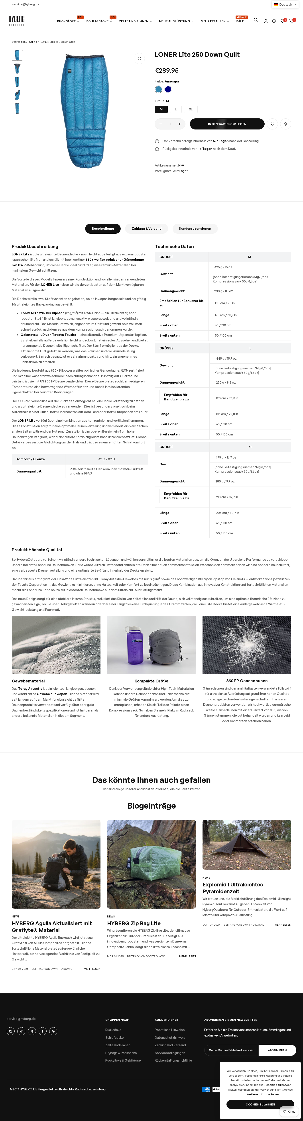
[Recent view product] (274, 21)
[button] (272, 123)
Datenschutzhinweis (170, 1037)
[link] (99, 21)
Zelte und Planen (117, 1045)
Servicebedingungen (170, 1053)
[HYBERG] (17, 21)
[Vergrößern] (139, 58)
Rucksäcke (113, 1030)
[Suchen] (256, 20)
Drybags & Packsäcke (121, 1053)
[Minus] (161, 124)
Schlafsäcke (114, 1037)
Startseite (19, 41)
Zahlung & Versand (146, 228)
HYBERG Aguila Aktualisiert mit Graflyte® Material (52, 926)
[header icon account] (266, 21)
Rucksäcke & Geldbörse (123, 1060)
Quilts (33, 41)
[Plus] (179, 124)
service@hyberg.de (21, 1019)
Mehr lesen (92, 968)
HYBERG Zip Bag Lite (134, 923)
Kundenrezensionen (195, 228)
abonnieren (277, 1050)
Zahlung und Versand (170, 1045)
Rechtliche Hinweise (170, 1030)
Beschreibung (103, 228)
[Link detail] (11, 1031)
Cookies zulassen (260, 1104)
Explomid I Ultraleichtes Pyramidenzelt (233, 888)
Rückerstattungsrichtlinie (173, 1060)
